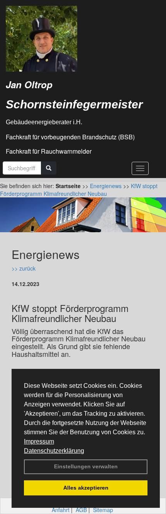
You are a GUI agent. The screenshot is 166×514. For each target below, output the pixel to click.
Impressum (39, 441)
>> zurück (24, 268)
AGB (81, 510)
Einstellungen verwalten (86, 466)
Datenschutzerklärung (54, 450)
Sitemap (103, 510)
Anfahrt (60, 510)
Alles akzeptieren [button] (85, 488)
